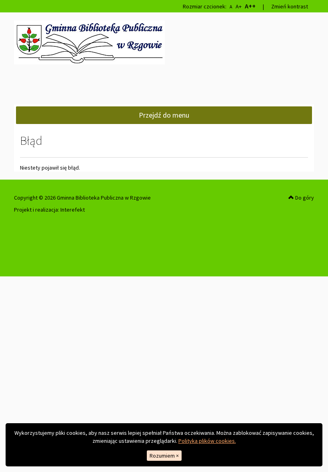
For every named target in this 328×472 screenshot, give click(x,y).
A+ (239, 6)
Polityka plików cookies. (207, 440)
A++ (250, 6)
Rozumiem (164, 455)
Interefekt (72, 209)
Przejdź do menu (164, 115)
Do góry (304, 197)
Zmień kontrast (289, 6)
